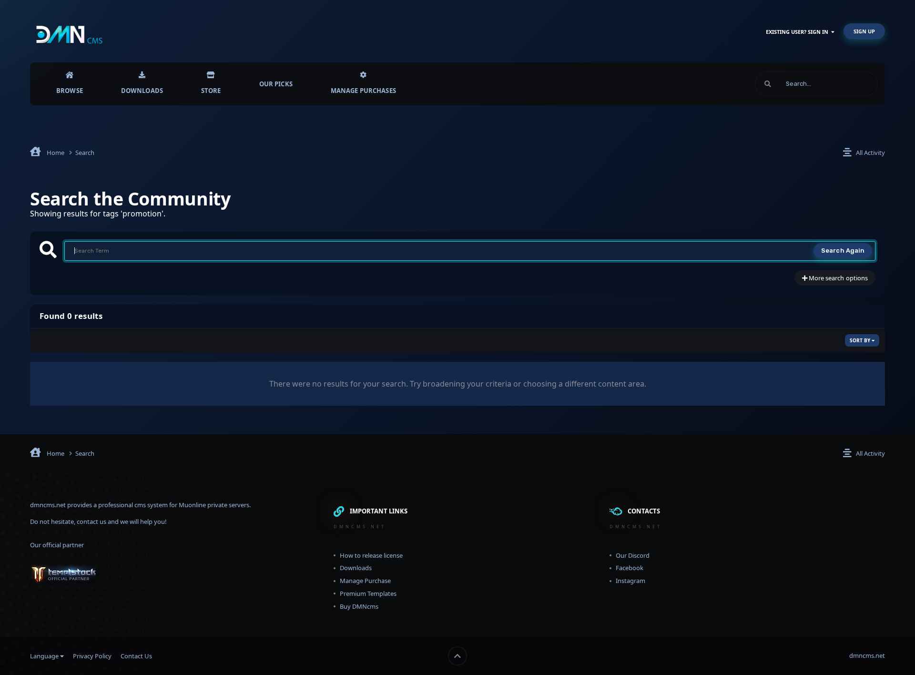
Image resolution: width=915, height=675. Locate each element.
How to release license (371, 555)
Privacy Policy (92, 656)
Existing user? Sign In (798, 31)
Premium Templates (368, 593)
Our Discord (633, 555)
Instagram (630, 580)
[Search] (768, 84)
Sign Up (864, 31)
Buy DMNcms (359, 606)
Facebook (629, 567)
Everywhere (849, 84)
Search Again (842, 250)
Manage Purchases (363, 90)
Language (45, 656)
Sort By (861, 340)
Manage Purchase (365, 580)
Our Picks (276, 84)
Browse (69, 90)
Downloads (142, 90)
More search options (837, 278)
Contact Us (136, 656)
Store (211, 90)
